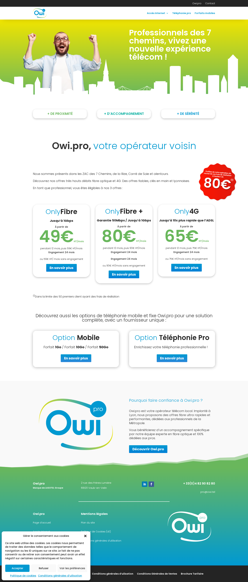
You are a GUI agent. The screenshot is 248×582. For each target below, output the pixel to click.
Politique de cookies (23, 575)
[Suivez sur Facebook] (151, 484)
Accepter (17, 568)
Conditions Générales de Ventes (157, 573)
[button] (85, 536)
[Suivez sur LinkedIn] (144, 484)
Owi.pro (196, 3)
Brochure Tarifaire (192, 573)
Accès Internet (156, 13)
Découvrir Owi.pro (148, 449)
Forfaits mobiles (205, 13)
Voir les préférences (72, 568)
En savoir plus (61, 267)
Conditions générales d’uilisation (60, 575)
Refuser (44, 568)
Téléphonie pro (181, 13)
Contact (210, 3)
